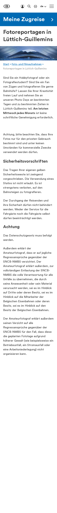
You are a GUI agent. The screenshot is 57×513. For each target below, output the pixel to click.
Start (6, 64)
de (41, 6)
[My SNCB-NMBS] (22, 6)
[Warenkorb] (35, 6)
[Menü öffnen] (51, 6)
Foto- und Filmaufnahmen (27, 64)
